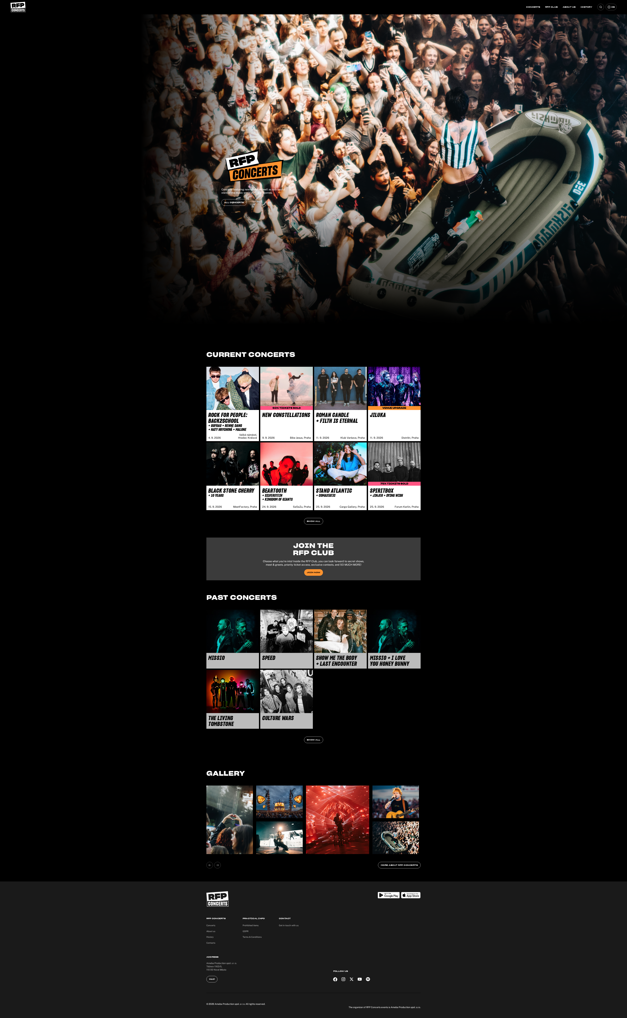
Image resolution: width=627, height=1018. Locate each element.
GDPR (246, 931)
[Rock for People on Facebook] (335, 979)
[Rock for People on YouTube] (359, 979)
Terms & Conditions (252, 937)
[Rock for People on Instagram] (343, 979)
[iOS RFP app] (411, 895)
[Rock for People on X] (351, 979)
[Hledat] (600, 7)
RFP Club (551, 7)
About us (569, 7)
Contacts (210, 943)
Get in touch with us (289, 925)
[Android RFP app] (389, 895)
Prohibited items (251, 925)
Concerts (533, 7)
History (586, 7)
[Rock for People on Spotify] (368, 979)
